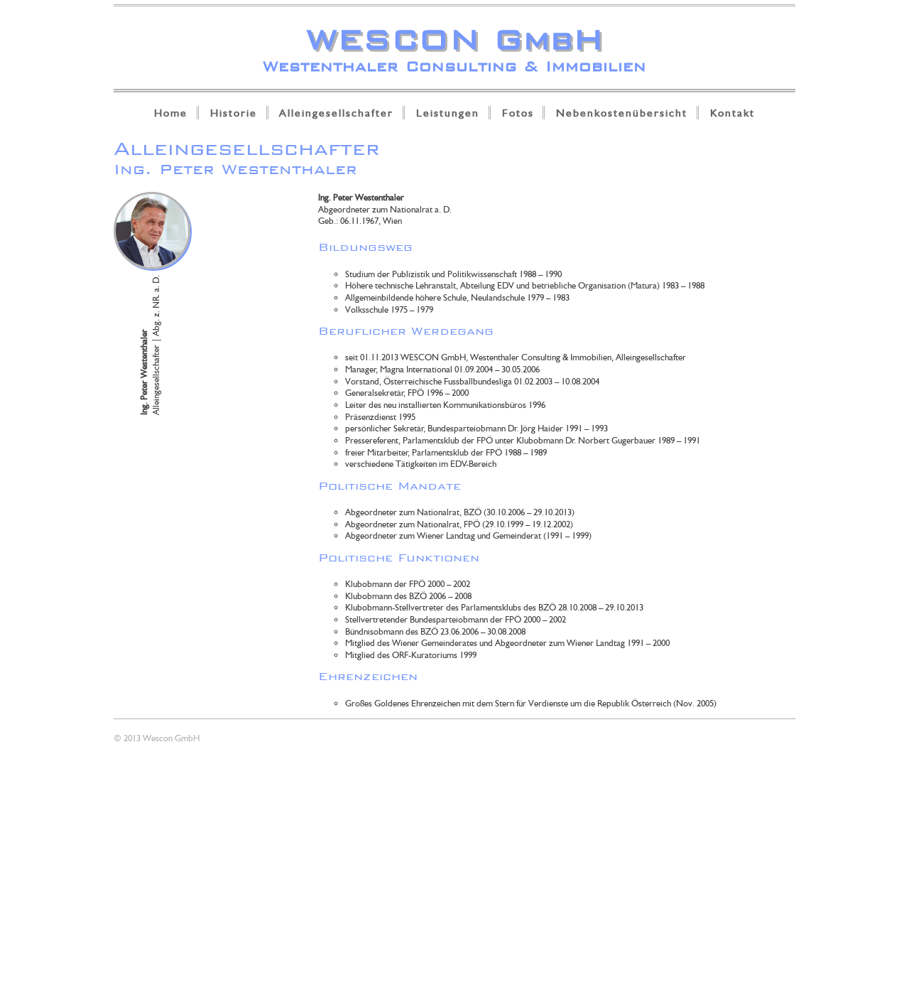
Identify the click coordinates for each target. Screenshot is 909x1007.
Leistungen (447, 112)
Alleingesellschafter (336, 112)
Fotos (518, 112)
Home (170, 112)
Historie (233, 112)
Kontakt (732, 112)
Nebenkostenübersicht (621, 112)
